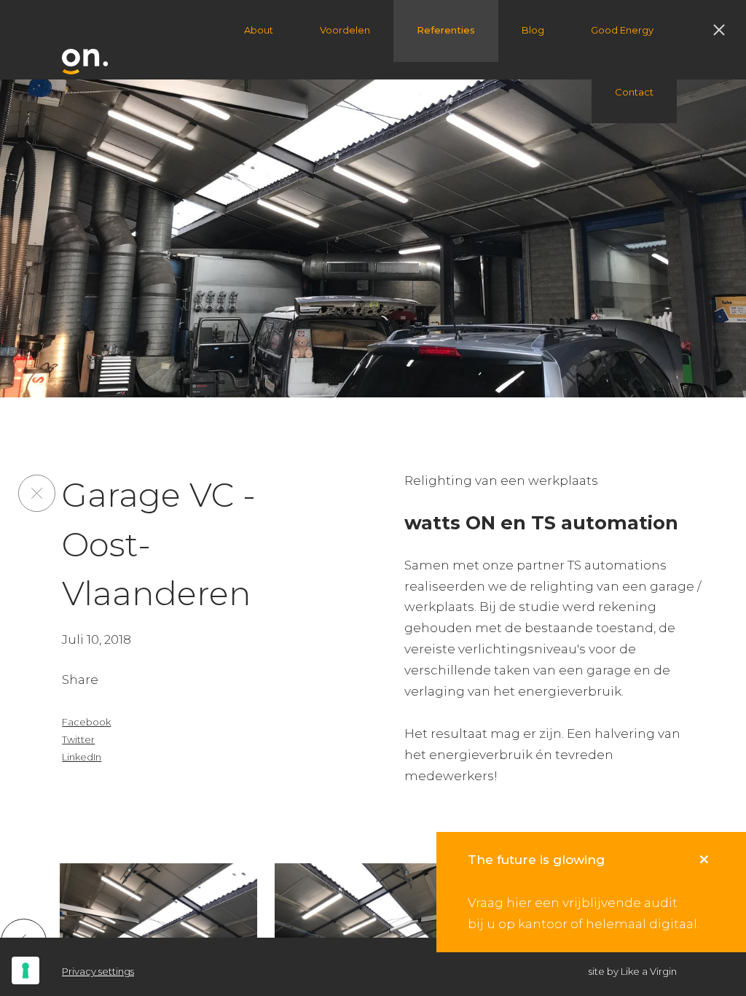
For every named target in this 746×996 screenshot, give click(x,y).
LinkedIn (81, 757)
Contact (634, 92)
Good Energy (622, 30)
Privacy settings (98, 971)
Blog (533, 30)
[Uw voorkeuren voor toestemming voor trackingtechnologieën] (25, 970)
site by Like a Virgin (633, 971)
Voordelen (345, 30)
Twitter (78, 739)
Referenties (446, 30)
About (258, 30)
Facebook (86, 722)
